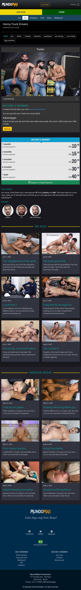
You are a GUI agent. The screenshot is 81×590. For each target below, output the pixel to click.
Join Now (45, 4)
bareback (48, 36)
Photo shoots (21, 555)
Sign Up (7, 129)
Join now (59, 555)
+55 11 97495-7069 (39, 582)
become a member (37, 109)
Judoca (7, 217)
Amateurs (34, 18)
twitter (40, 534)
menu (73, 4)
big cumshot (10, 40)
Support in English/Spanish (42, 182)
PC (22, 217)
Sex (25, 18)
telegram (51, 534)
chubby (27, 36)
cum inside (71, 36)
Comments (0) (8, 99)
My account (59, 560)
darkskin (37, 36)
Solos (49, 18)
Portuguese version (40, 545)
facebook (29, 534)
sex (12, 36)
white (19, 36)
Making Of (58, 18)
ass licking (59, 36)
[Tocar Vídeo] (40, 74)
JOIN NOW (21, 12)
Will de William (35, 217)
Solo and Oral (21, 557)
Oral (42, 18)
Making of (22, 560)
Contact (59, 557)
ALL (19, 18)
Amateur (21, 565)
